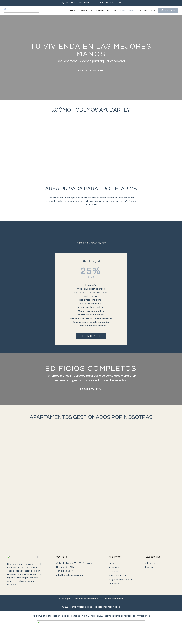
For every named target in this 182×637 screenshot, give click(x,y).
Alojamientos (86, 10)
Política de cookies (113, 599)
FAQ (139, 10)
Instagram (149, 563)
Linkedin (148, 567)
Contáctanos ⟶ (91, 70)
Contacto (149, 10)
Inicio (72, 10)
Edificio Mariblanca (106, 10)
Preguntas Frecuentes (120, 579)
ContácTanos (91, 336)
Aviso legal (64, 599)
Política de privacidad (86, 599)
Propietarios (127, 10)
